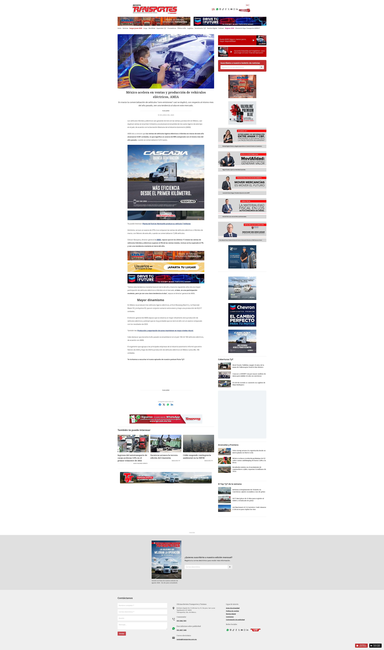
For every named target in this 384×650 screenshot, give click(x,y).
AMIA (159, 240)
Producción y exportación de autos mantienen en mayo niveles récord (165, 331)
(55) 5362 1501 (181, 621)
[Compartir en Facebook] (160, 404)
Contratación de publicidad (235, 620)
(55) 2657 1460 (181, 630)
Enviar (121, 633)
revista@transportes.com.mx (187, 639)
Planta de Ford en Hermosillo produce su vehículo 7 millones (166, 224)
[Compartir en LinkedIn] (172, 404)
